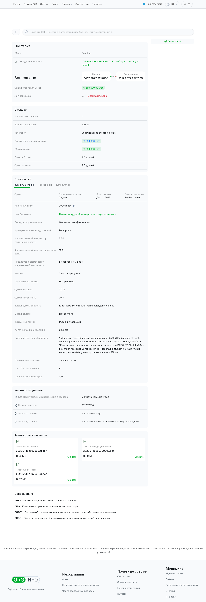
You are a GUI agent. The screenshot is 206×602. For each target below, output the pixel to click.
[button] (187, 4)
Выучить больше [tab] (24, 184)
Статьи (44, 4)
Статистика (82, 4)
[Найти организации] (25, 579)
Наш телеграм (153, 4)
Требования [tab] (45, 184)
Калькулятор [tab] (63, 184)
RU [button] (172, 4)
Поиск (16, 4)
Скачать (72, 456)
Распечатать (174, 41)
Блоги (55, 4)
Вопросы (97, 4)
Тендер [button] (66, 4)
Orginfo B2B (30, 4)
